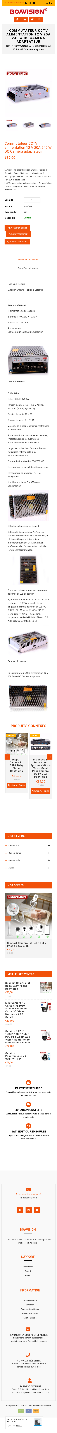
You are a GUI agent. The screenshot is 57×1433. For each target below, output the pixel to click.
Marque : (9, 206)
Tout (8, 46)
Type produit (11, 212)
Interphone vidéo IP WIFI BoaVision (18, 1420)
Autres (11, 868)
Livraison (30, 1305)
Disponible (10, 218)
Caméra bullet (15, 860)
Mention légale (30, 1318)
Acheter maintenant (18, 234)
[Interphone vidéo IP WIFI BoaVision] (37, 1422)
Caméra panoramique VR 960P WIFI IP (15, 1056)
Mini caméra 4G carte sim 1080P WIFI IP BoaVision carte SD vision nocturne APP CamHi (16, 1010)
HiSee (27, 1275)
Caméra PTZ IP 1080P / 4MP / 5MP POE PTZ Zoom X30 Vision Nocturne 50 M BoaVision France (18, 1037)
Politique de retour (30, 1313)
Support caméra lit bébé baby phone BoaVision (26, 944)
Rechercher (28, 1267)
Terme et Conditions (30, 1309)
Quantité (9, 200)
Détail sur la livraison (28, 268)
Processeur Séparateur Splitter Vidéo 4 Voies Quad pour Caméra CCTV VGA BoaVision (40, 768)
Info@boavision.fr (28, 1197)
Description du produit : (28, 259)
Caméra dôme (15, 853)
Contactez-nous (30, 1300)
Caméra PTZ (14, 845)
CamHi (28, 1271)
